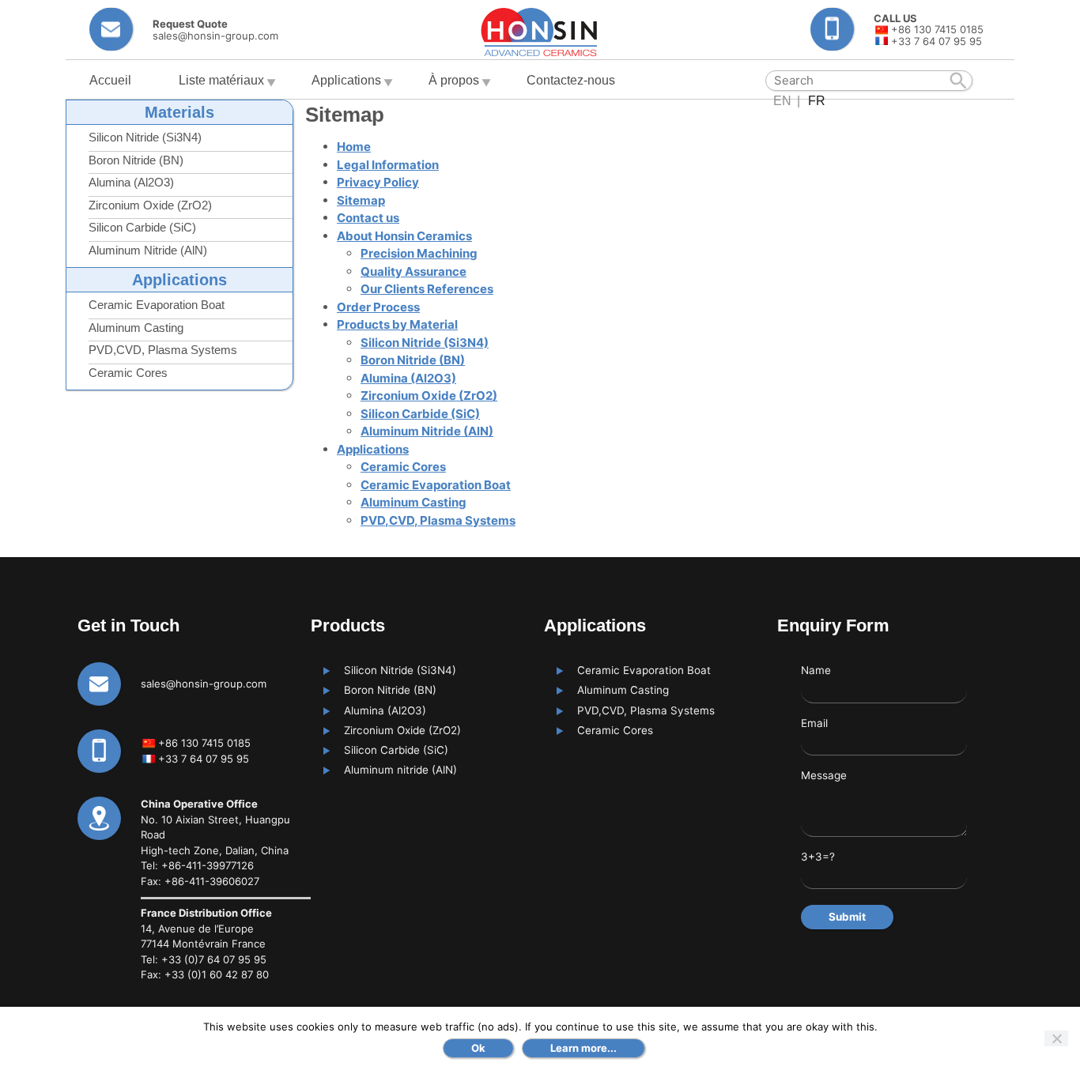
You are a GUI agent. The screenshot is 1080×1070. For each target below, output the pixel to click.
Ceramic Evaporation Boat (157, 304)
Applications (346, 80)
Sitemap (361, 200)
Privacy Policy (378, 182)
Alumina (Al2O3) (131, 182)
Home (354, 146)
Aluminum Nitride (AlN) (148, 250)
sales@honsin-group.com (203, 683)
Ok (478, 1048)
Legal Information (388, 164)
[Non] (1056, 1038)
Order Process (378, 307)
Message (824, 775)
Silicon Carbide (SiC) (142, 227)
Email (814, 723)
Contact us (368, 217)
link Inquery (183, 29)
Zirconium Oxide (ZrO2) (150, 205)
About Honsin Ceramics (404, 235)
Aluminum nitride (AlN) (400, 769)
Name (816, 670)
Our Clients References (427, 288)
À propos (454, 80)
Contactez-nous (571, 80)
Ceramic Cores (128, 372)
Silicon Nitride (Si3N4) (145, 137)
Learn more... (583, 1048)
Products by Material (397, 324)
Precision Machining (419, 253)
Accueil (110, 80)
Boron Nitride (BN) (136, 160)
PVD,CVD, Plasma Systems (163, 349)
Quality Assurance (413, 271)
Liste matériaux (221, 80)
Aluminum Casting (136, 327)
